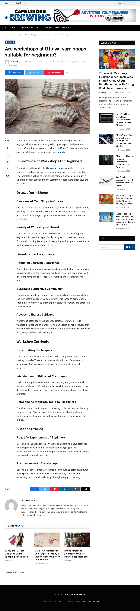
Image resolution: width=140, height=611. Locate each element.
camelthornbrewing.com (89, 601)
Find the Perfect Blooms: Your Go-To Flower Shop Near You (76, 553)
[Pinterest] (7, 168)
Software (67, 28)
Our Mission (21, 3)
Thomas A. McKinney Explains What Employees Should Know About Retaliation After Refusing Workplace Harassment (116, 81)
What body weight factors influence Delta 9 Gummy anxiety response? (124, 199)
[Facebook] (7, 147)
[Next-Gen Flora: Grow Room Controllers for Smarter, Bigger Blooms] (106, 118)
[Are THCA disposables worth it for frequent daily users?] (106, 181)
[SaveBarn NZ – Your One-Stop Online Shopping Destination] (18, 540)
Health (39, 28)
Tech (4, 28)
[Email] (7, 175)
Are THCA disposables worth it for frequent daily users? (125, 181)
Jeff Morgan (17, 62)
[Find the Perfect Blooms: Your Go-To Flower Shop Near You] (77, 540)
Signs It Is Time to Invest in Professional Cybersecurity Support (124, 161)
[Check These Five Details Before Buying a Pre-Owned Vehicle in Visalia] (106, 139)
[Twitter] (7, 154)
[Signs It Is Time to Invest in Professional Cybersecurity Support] (106, 160)
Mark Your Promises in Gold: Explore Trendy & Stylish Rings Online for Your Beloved (47, 555)
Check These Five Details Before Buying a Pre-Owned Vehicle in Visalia (124, 140)
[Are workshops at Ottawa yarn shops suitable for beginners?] (47, 106)
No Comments (80, 62)
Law (57, 28)
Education (27, 28)
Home (49, 28)
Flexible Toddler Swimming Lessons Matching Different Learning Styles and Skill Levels (125, 219)
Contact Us (9, 3)
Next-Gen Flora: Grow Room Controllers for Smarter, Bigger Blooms (123, 119)
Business (14, 28)
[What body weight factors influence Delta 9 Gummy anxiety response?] (106, 199)
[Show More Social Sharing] (67, 72)
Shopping (10, 42)
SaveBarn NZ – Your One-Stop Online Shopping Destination (16, 553)
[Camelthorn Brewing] (30, 15)
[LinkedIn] (7, 161)
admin (103, 92)
